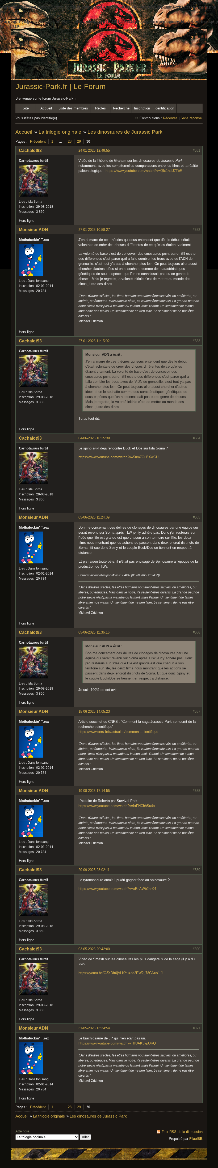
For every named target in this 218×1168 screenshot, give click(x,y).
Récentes (170, 118)
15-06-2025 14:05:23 (94, 711)
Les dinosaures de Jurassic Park (124, 132)
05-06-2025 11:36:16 (94, 632)
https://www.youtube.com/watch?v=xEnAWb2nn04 (117, 889)
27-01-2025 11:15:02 (94, 341)
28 (70, 141)
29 (79, 141)
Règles (100, 108)
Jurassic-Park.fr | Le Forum (60, 86)
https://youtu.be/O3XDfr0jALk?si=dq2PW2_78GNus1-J (120, 973)
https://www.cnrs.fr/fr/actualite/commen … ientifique (118, 732)
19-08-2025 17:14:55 (94, 791)
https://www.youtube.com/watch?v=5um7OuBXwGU (118, 457)
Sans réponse (191, 118)
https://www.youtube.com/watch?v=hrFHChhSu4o (116, 806)
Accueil (46, 108)
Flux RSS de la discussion (182, 1132)
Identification (164, 108)
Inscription (142, 108)
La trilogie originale (60, 132)
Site (26, 108)
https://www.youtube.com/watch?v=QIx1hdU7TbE (144, 171)
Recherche (121, 108)
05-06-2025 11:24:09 (94, 517)
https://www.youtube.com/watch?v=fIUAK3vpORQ (117, 1043)
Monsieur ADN (33, 229)
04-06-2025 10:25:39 (94, 438)
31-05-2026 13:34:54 (94, 1028)
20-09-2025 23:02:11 (94, 870)
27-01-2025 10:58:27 (94, 230)
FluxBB (196, 1138)
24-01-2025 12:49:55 (94, 150)
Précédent (38, 141)
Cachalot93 (30, 150)
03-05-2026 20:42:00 (94, 949)
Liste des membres (73, 108)
